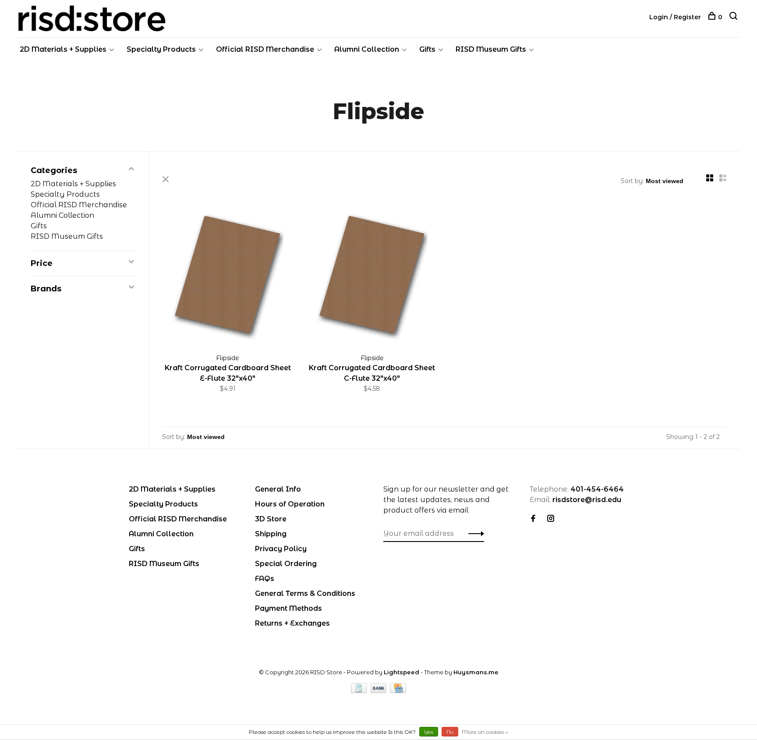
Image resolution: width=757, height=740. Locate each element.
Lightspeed (401, 672)
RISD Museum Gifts (491, 49)
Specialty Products (161, 49)
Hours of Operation (290, 504)
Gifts (427, 49)
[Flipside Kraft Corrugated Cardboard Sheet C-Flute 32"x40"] (372, 277)
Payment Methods (288, 608)
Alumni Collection (366, 49)
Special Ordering (286, 563)
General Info (278, 489)
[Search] (734, 17)
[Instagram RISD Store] (550, 519)
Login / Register (675, 17)
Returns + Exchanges (292, 623)
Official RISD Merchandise (265, 49)
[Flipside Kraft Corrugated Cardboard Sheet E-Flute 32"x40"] (228, 277)
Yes (428, 732)
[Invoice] (359, 691)
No (449, 732)
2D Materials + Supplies (63, 49)
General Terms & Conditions (305, 593)
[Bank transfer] (380, 691)
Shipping (271, 534)
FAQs (264, 578)
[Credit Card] (398, 691)
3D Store (271, 519)
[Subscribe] (473, 533)
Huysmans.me (476, 672)
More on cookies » (485, 732)
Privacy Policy (281, 549)
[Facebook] (533, 519)
